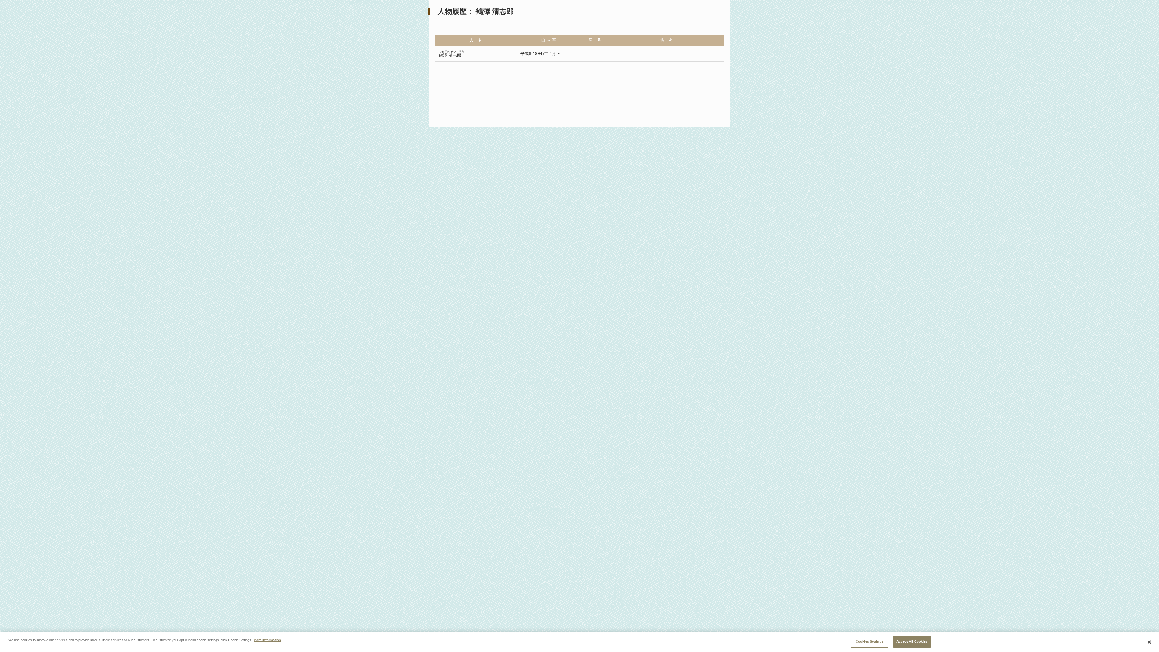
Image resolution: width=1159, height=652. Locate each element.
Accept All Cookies (911, 641)
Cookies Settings (869, 641)
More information (267, 640)
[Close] (1149, 642)
